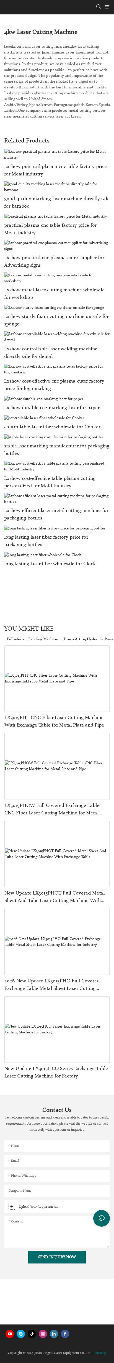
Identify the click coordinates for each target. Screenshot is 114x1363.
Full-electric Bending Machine (32, 639)
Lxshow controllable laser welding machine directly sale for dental (50, 353)
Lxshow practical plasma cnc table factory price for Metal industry (55, 170)
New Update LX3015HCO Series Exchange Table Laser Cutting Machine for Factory (56, 1072)
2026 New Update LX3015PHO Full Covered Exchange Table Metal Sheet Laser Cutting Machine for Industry (52, 985)
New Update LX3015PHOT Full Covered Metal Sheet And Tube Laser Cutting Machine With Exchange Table (54, 898)
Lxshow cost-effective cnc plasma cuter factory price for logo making (54, 385)
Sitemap (100, 1353)
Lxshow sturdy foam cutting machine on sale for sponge (56, 320)
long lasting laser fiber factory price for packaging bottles (46, 541)
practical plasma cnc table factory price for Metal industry (50, 229)
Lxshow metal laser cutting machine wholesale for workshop (54, 293)
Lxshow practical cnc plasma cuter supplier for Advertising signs (54, 261)
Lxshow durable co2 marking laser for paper (52, 407)
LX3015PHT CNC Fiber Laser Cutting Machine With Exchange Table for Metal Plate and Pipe (54, 721)
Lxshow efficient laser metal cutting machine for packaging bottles (56, 514)
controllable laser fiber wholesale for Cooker (52, 426)
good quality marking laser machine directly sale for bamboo (57, 202)
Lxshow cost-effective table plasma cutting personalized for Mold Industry (49, 482)
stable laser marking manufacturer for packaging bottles (56, 450)
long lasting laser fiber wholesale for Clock (50, 563)
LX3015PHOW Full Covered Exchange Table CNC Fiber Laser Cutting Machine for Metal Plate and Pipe (51, 810)
